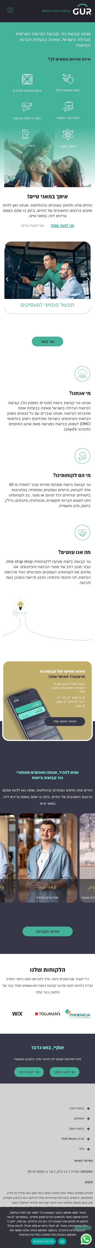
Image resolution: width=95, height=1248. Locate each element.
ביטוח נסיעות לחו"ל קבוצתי (48, 305)
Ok (62, 1241)
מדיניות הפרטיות (43, 1241)
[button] (7, 279)
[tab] (62, 225)
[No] (83, 1227)
